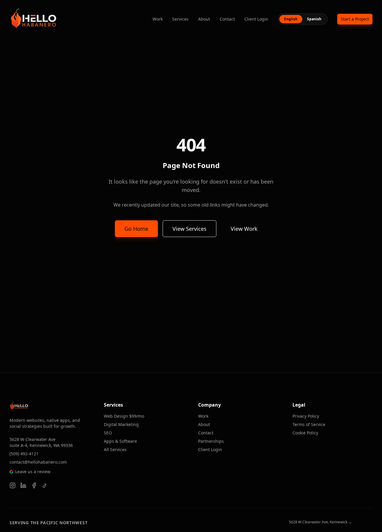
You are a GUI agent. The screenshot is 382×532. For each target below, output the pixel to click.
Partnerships (211, 441)
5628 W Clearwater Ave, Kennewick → (320, 522)
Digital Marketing (121, 424)
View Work (244, 228)
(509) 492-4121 (24, 453)
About (204, 19)
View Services (189, 228)
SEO (108, 433)
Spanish (314, 18)
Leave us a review (32, 471)
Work (158, 19)
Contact (227, 19)
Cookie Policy (305, 433)
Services (180, 19)
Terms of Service (308, 424)
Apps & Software (120, 441)
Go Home (136, 228)
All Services (115, 449)
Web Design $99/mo (124, 416)
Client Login (256, 19)
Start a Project (355, 19)
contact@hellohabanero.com (38, 462)
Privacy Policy (305, 416)
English (291, 18)
